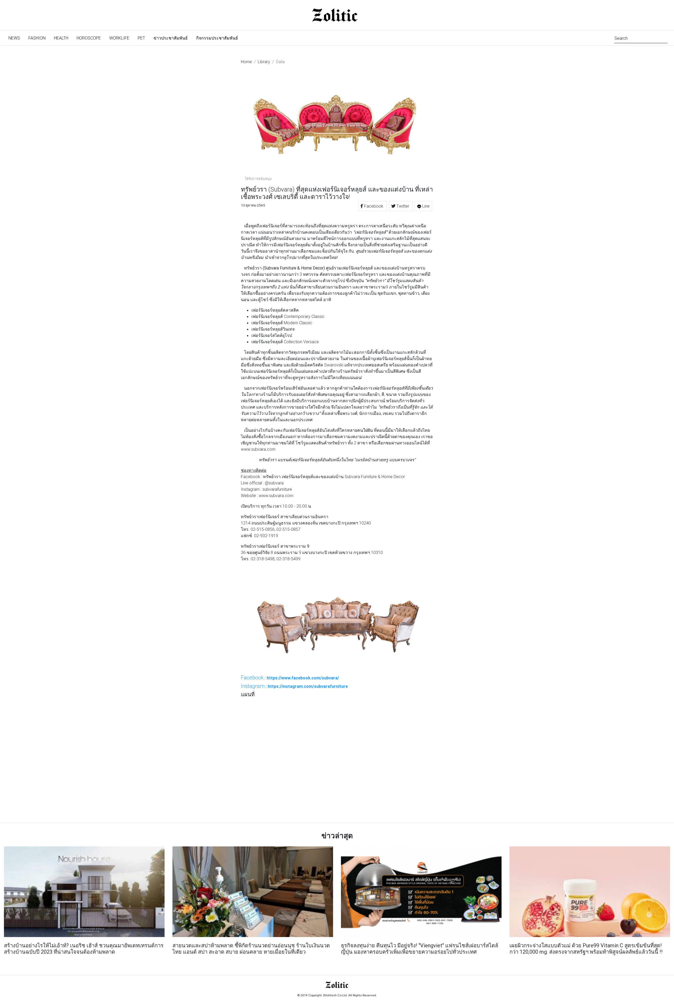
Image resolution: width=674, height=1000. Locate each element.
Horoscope (89, 38)
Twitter (402, 206)
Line (425, 206)
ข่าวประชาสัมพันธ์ (170, 38)
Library (264, 61)
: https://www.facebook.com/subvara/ (290, 677)
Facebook (373, 206)
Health (61, 38)
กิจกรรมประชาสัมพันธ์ (217, 38)
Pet (141, 38)
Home (246, 61)
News (16, 38)
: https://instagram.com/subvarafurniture (294, 686)
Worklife (119, 38)
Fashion (37, 38)
